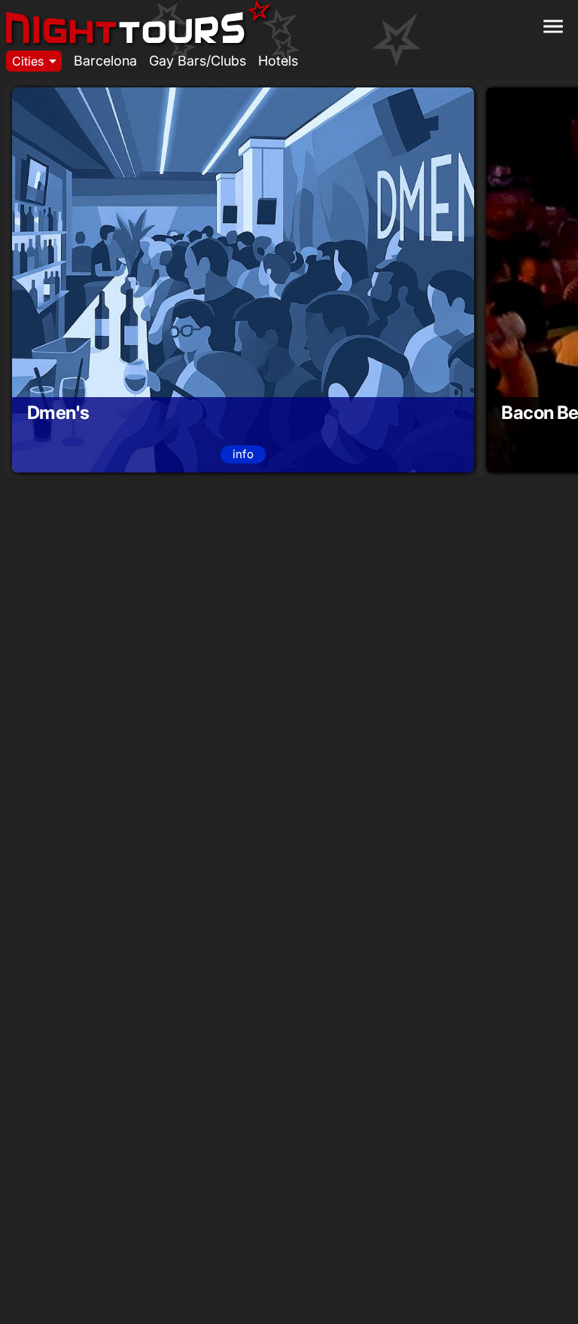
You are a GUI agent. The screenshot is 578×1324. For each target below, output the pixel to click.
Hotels (278, 61)
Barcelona (105, 61)
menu (553, 26)
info (243, 454)
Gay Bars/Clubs (197, 61)
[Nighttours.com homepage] (138, 21)
